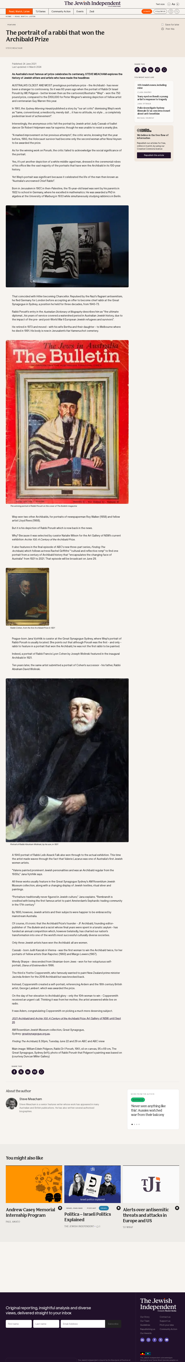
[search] (177, 11)
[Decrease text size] (169, 4)
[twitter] (160, 1340)
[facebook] (154, 1340)
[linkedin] (142, 1340)
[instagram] (148, 1340)
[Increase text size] (177, 4)
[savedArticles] (171, 11)
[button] (132, 1124)
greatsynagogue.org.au (36, 1033)
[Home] (92, 5)
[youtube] (166, 1340)
